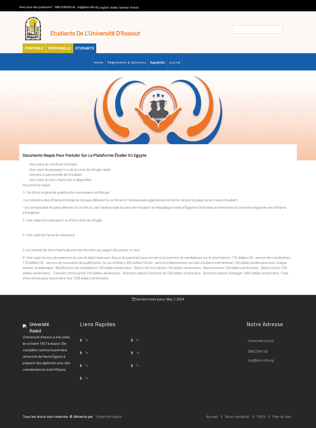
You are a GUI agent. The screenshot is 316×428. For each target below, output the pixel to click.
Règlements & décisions (126, 62)
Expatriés (157, 62)
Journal (174, 62)
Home (98, 62)
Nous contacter (237, 417)
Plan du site (282, 417)
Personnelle (59, 48)
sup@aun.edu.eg (87, 7)
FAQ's (261, 417)
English (104, 7)
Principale (34, 48)
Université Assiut (260, 341)
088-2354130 (257, 351)
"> (86, 340)
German (124, 7)
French (134, 7)
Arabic (114, 7)
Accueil (158, 119)
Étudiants (84, 48)
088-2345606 (63, 7)
